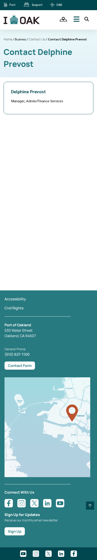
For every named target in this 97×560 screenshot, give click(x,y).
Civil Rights (14, 308)
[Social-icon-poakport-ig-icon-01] (36, 553)
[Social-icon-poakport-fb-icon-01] (73, 553)
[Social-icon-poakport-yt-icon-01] (23, 553)
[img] (62, 19)
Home (8, 39)
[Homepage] (22, 23)
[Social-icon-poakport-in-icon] (61, 553)
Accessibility (15, 298)
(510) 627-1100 (17, 354)
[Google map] (47, 475)
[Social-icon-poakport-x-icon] (48, 553)
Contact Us (37, 39)
